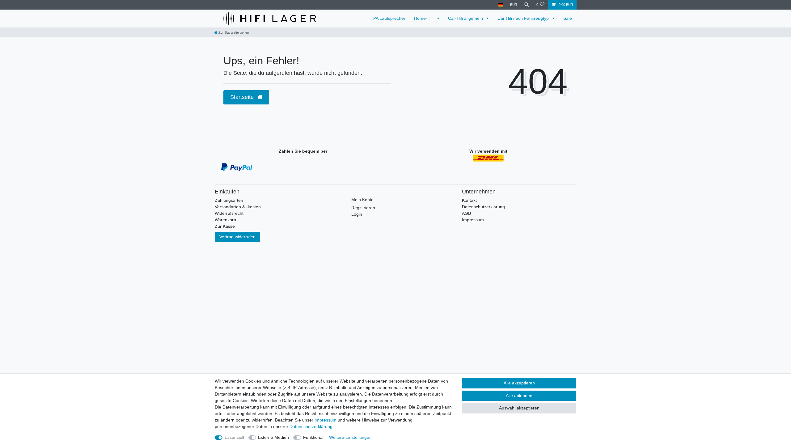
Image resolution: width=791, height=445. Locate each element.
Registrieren (363, 207)
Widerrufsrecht (229, 213)
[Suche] (527, 5)
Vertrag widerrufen (237, 236)
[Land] (500, 5)
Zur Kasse (225, 226)
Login (356, 214)
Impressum (473, 219)
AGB (466, 213)
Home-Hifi (424, 18)
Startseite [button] (242, 97)
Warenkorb (225, 219)
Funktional (313, 437)
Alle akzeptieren (519, 382)
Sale (567, 18)
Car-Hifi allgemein (466, 18)
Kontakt (469, 200)
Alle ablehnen (519, 395)
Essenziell (234, 437)
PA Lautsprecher (389, 18)
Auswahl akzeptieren (519, 407)
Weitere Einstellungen (350, 437)
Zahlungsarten (229, 200)
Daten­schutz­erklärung (311, 426)
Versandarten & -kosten (238, 206)
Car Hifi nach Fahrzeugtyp (523, 18)
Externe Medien (273, 437)
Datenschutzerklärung (483, 206)
